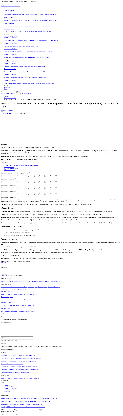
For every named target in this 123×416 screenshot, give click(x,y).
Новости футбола (9, 10)
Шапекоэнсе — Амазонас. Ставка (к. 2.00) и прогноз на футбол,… (20, 366)
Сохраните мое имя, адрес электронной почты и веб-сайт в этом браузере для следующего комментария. (32, 346)
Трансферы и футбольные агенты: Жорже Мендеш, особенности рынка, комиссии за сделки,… (31, 20)
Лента (5, 89)
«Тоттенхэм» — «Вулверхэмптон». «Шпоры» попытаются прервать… (21, 358)
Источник (3, 262)
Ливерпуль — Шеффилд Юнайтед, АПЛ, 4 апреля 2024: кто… (18, 372)
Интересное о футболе (10, 36)
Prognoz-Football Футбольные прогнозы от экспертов (16, 93)
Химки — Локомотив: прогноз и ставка (12, 364)
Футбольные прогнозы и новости (10, 6)
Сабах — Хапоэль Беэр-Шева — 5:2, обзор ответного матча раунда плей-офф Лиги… (28, 31)
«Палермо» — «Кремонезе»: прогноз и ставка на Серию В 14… (19, 361)
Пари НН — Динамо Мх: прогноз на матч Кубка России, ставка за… (20, 378)
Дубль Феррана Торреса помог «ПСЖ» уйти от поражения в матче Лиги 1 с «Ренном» (28, 51)
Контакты (7, 87)
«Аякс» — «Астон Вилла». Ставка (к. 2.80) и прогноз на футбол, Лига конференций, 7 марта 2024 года (30, 281)
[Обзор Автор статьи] (4, 274)
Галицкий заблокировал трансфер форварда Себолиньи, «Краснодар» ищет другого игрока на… (31, 40)
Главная (6, 9)
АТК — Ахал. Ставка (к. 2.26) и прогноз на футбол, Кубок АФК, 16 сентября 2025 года (29, 83)
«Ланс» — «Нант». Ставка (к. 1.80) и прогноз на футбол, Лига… (19, 355)
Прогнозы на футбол (10, 61)
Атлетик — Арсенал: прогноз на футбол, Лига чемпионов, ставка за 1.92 (25, 77)
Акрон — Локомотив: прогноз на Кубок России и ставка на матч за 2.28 (24, 71)
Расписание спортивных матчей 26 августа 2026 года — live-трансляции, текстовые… (28, 26)
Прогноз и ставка (9, 170)
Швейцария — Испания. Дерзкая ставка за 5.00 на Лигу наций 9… (20, 369)
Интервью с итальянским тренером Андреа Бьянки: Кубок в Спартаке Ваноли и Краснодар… (31, 14)
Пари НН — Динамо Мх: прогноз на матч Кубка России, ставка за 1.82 (24, 66)
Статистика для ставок (11, 168)
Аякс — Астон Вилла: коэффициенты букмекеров (22, 165)
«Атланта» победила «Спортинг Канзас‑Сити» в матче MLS (21, 46)
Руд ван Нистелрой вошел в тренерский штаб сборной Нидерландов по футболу (27, 57)
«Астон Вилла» (9, 167)
